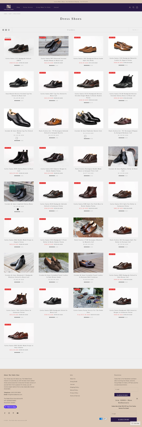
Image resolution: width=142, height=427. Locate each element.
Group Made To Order (43, 7)
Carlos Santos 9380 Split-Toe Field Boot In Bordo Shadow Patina (88, 205)
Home (5, 13)
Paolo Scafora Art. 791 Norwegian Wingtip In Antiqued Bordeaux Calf (123, 132)
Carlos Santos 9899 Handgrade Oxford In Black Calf (53, 311)
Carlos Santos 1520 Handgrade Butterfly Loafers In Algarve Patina (123, 59)
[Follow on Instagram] (9, 413)
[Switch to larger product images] (3, 30)
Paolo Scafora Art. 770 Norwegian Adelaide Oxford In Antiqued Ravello (53, 132)
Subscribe (123, 420)
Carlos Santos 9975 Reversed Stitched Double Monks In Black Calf (53, 59)
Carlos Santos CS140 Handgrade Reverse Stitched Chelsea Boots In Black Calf (123, 94)
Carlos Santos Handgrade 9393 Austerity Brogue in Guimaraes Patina (123, 311)
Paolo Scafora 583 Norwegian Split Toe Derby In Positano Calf (123, 241)
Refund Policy (74, 390)
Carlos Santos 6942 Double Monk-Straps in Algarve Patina (19, 241)
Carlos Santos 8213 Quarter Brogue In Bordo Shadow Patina (53, 169)
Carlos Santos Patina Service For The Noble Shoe (88, 311)
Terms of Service (75, 396)
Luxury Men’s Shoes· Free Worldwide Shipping (66, 1)
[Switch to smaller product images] (6, 30)
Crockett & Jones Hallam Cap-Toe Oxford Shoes (19, 132)
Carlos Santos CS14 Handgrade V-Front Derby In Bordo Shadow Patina (54, 241)
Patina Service (28, 7)
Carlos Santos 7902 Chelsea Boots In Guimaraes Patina (19, 311)
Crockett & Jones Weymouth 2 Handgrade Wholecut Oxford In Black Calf (19, 276)
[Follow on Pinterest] (13, 413)
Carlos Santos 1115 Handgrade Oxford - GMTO (19, 59)
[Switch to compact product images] (9, 30)
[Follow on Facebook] (5, 413)
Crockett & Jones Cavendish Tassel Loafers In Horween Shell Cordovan (88, 276)
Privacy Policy (74, 393)
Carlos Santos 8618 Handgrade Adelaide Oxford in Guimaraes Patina (53, 205)
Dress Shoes (16, 13)
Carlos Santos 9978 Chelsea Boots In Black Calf (18, 169)
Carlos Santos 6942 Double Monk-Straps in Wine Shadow (19, 346)
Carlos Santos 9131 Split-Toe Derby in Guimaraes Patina (123, 205)
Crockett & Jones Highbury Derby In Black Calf (123, 169)
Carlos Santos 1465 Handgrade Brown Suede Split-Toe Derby (88, 59)
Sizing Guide (73, 381)
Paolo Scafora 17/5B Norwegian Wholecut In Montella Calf (88, 241)
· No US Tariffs (84, 1)
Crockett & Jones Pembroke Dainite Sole (88, 131)
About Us (72, 379)
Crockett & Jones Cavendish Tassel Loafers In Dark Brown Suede (53, 276)
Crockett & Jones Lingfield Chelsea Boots (19, 204)
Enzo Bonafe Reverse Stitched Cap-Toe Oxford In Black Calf (19, 94)
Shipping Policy (74, 387)
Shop (18, 7)
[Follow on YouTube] (17, 413)
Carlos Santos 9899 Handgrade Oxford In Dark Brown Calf (123, 276)
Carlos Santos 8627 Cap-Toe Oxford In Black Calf (54, 94)
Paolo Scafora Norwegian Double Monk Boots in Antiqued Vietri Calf (88, 169)
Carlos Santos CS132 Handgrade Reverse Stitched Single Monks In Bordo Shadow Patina (88, 95)
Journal (56, 7)
